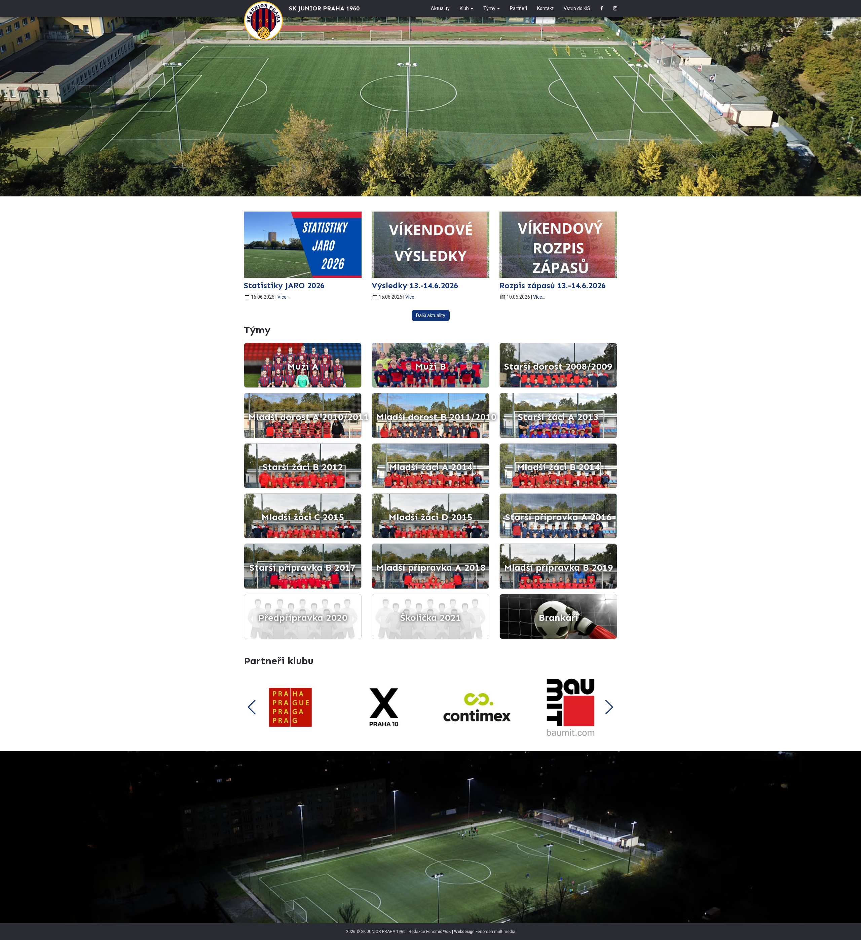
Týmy (489, 8)
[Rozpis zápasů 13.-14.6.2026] (558, 245)
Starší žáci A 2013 (558, 416)
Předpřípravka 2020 (302, 617)
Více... (283, 297)
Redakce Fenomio (430, 931)
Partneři (518, 8)
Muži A (303, 366)
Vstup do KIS (577, 8)
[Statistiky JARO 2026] (303, 245)
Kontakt (545, 8)
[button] (251, 707)
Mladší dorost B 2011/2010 (432, 416)
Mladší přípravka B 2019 (558, 567)
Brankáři (558, 617)
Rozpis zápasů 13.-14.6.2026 (552, 285)
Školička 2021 (430, 617)
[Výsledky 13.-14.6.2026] (430, 245)
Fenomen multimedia (495, 931)
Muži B (430, 366)
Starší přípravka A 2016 (558, 517)
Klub (465, 8)
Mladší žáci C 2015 (302, 517)
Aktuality (440, 8)
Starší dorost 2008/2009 (558, 366)
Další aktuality (430, 315)
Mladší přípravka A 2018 (431, 567)
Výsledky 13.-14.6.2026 (415, 285)
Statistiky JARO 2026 (284, 285)
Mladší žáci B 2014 (558, 467)
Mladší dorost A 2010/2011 (305, 416)
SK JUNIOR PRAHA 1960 (383, 931)
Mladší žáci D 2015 (430, 517)
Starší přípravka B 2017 (303, 567)
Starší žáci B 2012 (303, 467)
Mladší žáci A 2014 (431, 467)
